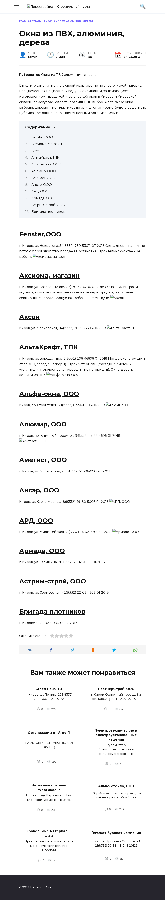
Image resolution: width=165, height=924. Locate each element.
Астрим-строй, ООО (48, 205)
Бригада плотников (48, 212)
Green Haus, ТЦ (48, 689)
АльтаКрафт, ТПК (45, 157)
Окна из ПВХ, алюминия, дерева (68, 75)
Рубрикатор (29, 75)
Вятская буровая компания (116, 833)
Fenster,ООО (42, 137)
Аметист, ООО (43, 178)
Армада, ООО (43, 198)
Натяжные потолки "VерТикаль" (48, 787)
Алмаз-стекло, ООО (116, 786)
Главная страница (32, 21)
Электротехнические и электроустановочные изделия (116, 735)
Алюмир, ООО (43, 171)
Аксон (36, 151)
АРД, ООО (40, 191)
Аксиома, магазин (46, 144)
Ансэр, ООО (41, 185)
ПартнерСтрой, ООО (116, 689)
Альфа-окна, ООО (46, 164)
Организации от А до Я (49, 733)
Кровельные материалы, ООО (48, 833)
